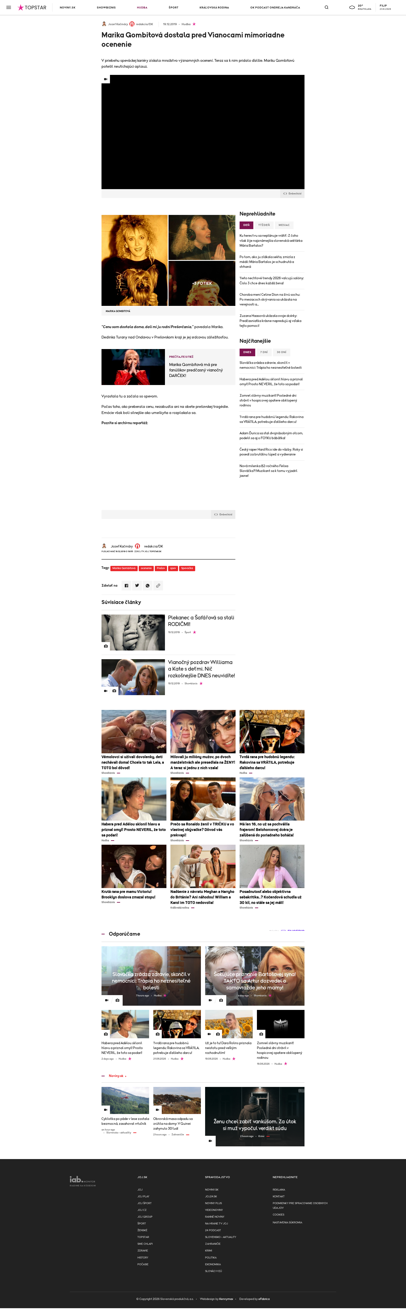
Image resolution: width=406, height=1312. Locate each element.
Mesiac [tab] (284, 225)
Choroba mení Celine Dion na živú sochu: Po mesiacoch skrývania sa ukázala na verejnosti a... (270, 299)
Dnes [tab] (247, 352)
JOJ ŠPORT (144, 1203)
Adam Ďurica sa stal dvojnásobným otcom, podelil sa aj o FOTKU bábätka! (271, 436)
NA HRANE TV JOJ (216, 1223)
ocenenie (146, 568)
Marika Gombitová (124, 568)
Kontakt (279, 1196)
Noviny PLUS (213, 1203)
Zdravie (142, 1250)
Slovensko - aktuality (220, 1237)
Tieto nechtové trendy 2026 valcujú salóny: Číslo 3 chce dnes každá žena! (272, 280)
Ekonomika (213, 1264)
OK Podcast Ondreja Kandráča (275, 7)
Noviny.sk (67, 7)
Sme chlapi (145, 1244)
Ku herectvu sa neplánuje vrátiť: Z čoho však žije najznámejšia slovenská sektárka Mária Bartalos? (271, 240)
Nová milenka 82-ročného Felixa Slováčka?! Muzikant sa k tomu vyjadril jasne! (268, 470)
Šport (173, 7)
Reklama (279, 1189)
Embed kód (295, 193)
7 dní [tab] (264, 352)
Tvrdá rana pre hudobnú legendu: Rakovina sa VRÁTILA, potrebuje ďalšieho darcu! (271, 419)
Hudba (142, 7)
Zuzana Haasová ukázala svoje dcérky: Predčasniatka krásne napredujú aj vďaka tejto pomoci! (270, 320)
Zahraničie (213, 1244)
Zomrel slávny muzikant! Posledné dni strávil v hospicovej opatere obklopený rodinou (268, 400)
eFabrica (264, 1299)
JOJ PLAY (143, 1196)
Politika (211, 1257)
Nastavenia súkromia (287, 1222)
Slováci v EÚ (213, 1271)
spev (173, 568)
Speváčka (187, 568)
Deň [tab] (246, 225)
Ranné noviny (214, 1217)
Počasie (142, 1264)
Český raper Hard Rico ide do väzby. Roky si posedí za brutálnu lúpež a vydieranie (271, 452)
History (142, 1257)
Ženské (142, 1230)
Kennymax (226, 1299)
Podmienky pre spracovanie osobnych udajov (300, 1205)
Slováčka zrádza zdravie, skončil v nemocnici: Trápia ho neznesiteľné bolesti (271, 365)
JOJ (140, 1189)
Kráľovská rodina (214, 7)
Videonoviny (214, 1210)
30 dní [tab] (282, 352)
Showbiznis (106, 7)
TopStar (143, 1237)
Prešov (161, 568)
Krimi (208, 1250)
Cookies (278, 1214)
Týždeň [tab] (264, 225)
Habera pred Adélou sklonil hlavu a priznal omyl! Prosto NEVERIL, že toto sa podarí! (271, 382)
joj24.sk (211, 1196)
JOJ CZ (142, 1210)
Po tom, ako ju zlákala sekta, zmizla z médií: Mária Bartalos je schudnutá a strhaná (267, 261)
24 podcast (213, 1230)
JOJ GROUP (144, 1217)
